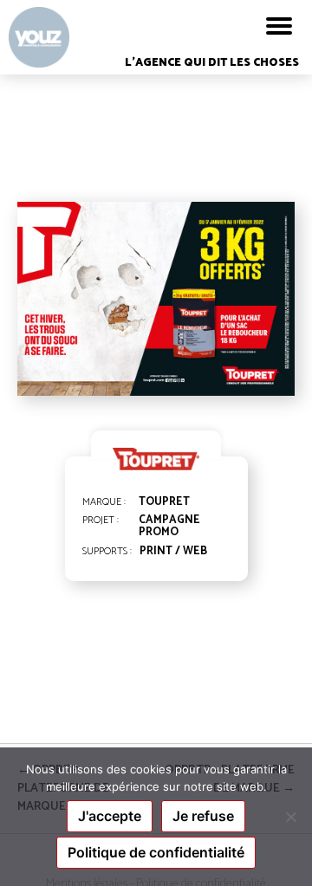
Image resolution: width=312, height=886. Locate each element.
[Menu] (279, 26)
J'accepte (109, 816)
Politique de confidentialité (156, 852)
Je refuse (203, 816)
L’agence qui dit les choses (212, 63)
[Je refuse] (290, 816)
